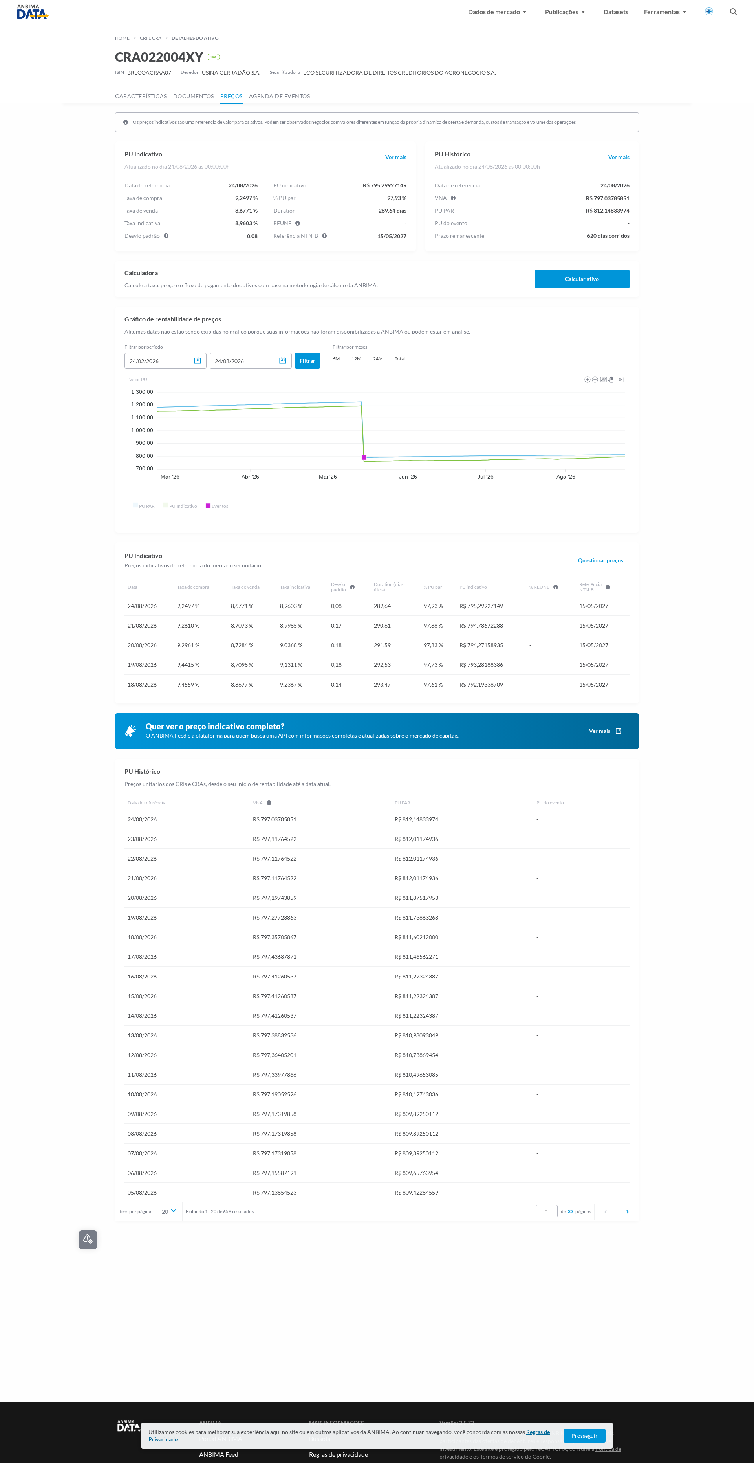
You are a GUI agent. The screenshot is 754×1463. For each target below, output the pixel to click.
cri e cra (150, 38)
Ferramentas (662, 11)
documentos (193, 96)
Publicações (561, 11)
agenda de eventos (279, 96)
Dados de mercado (494, 11)
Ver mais (395, 157)
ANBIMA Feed (218, 1454)
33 (570, 1211)
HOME (122, 38)
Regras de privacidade (338, 1454)
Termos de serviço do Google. (515, 1456)
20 (165, 1211)
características (141, 96)
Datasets (616, 11)
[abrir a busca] (733, 12)
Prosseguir (584, 1435)
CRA (213, 57)
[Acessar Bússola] (709, 11)
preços (231, 96)
